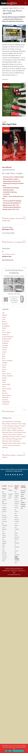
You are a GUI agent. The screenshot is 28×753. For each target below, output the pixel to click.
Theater (4, 386)
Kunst (3, 358)
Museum (4, 369)
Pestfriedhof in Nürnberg (10, 192)
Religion (4, 380)
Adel (3, 313)
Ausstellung (18, 421)
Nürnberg (8, 439)
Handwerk (4, 347)
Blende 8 (4, 321)
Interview (4, 352)
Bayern (9, 423)
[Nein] (26, 748)
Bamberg (4, 423)
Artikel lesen (5, 79)
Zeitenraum (5, 399)
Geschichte (13, 428)
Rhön (10, 441)
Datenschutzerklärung (23, 506)
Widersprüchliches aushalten (10, 179)
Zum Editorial (6, 167)
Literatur (4, 365)
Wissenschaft (5, 397)
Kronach (5, 434)
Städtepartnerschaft (7, 443)
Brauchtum (5, 324)
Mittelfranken (5, 436)
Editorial (4, 328)
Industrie (4, 430)
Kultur (3, 356)
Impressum (14, 570)
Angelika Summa (9, 421)
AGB (14, 572)
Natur (3, 439)
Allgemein (4, 315)
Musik (3, 371)
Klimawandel (5, 432)
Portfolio (4, 378)
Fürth (8, 428)
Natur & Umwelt (6, 373)
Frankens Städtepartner (7, 336)
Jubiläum (15, 430)
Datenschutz (21, 570)
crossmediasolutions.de (14, 574)
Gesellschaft (5, 343)
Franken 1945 (5, 334)
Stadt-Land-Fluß (6, 384)
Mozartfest (12, 436)
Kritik (3, 354)
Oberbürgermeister (16, 439)
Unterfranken (16, 445)
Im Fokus (4, 350)
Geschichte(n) (5, 341)
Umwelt (10, 445)
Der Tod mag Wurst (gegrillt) (12, 12)
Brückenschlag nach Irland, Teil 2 (12, 181)
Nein (10, 750)
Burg (20, 423)
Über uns (23, 490)
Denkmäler (10, 426)
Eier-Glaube (6, 194)
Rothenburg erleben (8, 190)
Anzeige (4, 317)
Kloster (11, 432)
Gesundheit (5, 345)
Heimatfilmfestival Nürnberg (11, 187)
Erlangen (16, 426)
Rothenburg (16, 441)
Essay (3, 330)
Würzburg (4, 447)
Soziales (4, 382)
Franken (4, 428)
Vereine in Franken (6, 389)
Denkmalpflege (6, 326)
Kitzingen (20, 430)
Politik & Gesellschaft (7, 376)
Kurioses (14, 434)
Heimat (19, 428)
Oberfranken (5, 441)
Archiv (3, 319)
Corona (5, 426)
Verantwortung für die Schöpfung (12, 201)
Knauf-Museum (18, 432)
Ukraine (5, 445)
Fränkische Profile (6, 339)
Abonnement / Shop (23, 494)
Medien (4, 367)
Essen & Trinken (6, 332)
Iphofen (10, 430)
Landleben (4, 362)
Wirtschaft (4, 393)
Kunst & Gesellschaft (7, 360)
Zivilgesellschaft (6, 402)
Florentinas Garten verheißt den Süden (13, 177)
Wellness (4, 391)
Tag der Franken (17, 443)
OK (6, 750)
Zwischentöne (5, 404)
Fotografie (22, 426)
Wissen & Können (6, 395)
